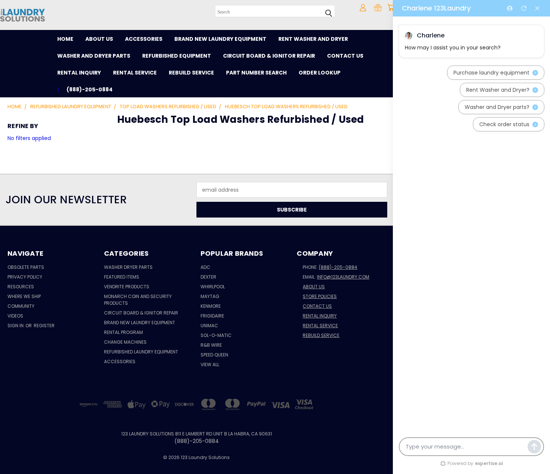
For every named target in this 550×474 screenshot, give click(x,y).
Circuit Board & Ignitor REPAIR (141, 313)
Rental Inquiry (79, 72)
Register (44, 325)
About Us (99, 39)
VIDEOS (15, 316)
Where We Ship (24, 296)
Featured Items (121, 277)
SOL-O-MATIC (216, 335)
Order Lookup (319, 72)
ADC (205, 267)
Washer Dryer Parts (128, 267)
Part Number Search (256, 72)
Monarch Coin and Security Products (138, 299)
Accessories (143, 39)
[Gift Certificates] (378, 7)
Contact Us (345, 56)
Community (20, 306)
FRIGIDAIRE (212, 316)
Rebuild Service (191, 72)
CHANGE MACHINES (125, 342)
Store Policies (320, 296)
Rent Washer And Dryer (313, 39)
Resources (20, 286)
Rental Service (135, 72)
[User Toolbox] (363, 7)
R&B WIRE (211, 345)
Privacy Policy (24, 277)
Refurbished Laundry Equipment (141, 352)
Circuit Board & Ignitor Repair (269, 56)
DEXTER (208, 277)
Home (65, 39)
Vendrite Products (126, 286)
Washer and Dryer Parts (93, 56)
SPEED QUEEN (214, 355)
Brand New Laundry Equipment (220, 39)
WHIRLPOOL (213, 286)
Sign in (16, 325)
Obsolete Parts (25, 267)
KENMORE (211, 306)
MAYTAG (210, 296)
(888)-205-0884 (338, 267)
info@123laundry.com (343, 277)
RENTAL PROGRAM (123, 332)
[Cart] (391, 7)
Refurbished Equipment (176, 56)
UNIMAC (209, 325)
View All (210, 364)
